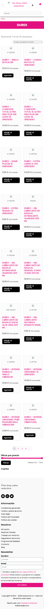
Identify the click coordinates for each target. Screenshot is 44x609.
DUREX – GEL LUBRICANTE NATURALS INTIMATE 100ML (32, 321)
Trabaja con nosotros (10, 535)
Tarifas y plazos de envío (11, 511)
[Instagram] (7, 496)
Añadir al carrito (30, 79)
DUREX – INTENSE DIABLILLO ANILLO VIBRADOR (11, 373)
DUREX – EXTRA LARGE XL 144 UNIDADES (32, 164)
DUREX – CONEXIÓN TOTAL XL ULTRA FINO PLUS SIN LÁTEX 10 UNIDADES (32, 113)
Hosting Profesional (29, 603)
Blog (3, 547)
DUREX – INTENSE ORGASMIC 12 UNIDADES (33, 372)
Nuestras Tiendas (8, 532)
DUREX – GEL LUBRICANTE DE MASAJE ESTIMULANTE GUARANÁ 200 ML (32, 214)
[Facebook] (3, 496)
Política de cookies (9, 520)
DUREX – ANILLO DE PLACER (10, 61)
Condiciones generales (10, 508)
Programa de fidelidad (10, 541)
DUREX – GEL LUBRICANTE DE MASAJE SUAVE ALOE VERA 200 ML (10, 322)
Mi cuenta (5, 529)
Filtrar (6, 462)
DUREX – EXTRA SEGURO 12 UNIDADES (10, 211)
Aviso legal (5, 514)
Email (3, 563)
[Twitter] (12, 496)
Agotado (8, 75)
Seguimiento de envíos (10, 538)
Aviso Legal (22, 572)
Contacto (5, 544)
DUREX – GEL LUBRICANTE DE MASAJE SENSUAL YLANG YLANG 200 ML (32, 267)
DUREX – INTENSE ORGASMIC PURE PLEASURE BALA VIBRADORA (11, 421)
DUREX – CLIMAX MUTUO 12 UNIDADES (33, 62)
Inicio (3, 19)
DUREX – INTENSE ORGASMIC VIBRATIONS (33, 420)
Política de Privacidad (10, 517)
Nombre (4, 556)
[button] (2, 5)
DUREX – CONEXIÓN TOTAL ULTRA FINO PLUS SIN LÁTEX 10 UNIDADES (9, 113)
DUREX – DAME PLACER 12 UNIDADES (10, 164)
